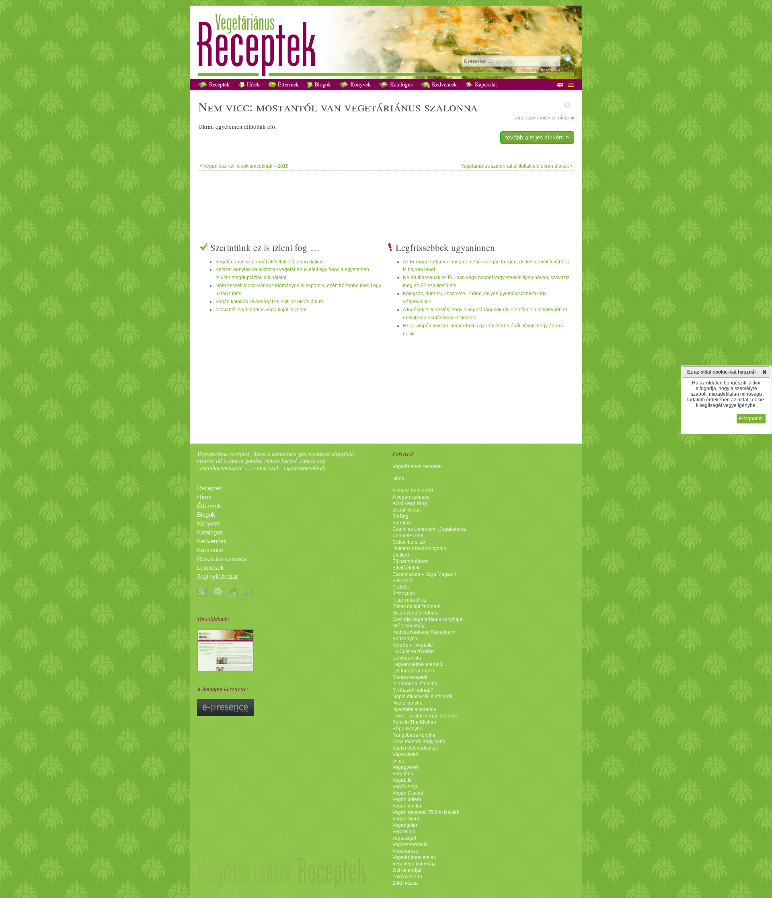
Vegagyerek (405, 767)
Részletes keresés (221, 559)
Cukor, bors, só (408, 542)
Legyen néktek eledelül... (419, 664)
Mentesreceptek (409, 677)
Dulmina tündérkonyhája (419, 548)
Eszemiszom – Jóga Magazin (424, 574)
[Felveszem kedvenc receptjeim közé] (567, 105)
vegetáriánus (382, 106)
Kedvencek (443, 84)
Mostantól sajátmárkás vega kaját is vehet (261, 309)
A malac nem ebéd (412, 490)
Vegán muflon (407, 806)
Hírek (252, 84)
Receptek (218, 84)
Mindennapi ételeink (414, 683)
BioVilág (401, 523)
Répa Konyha (407, 729)
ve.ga (398, 761)
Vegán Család (407, 793)
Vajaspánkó (405, 754)
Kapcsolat (485, 84)
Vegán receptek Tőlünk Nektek (425, 812)
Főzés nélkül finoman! (416, 606)
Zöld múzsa (405, 883)
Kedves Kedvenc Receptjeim (424, 632)
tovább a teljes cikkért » (537, 137)
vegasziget (404, 838)
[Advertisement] (386, 197)
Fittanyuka (403, 593)
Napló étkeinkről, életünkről (422, 696)
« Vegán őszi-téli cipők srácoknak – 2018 (244, 166)
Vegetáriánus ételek (414, 857)
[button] (764, 372)
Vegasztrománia (410, 844)
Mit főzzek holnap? (412, 690)
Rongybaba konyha (413, 735)
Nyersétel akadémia (414, 709)
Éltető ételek (405, 568)
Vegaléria (402, 774)
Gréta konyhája (409, 626)
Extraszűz (403, 581)
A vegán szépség (411, 497)
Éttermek (287, 84)
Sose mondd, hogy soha (419, 741)
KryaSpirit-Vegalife (412, 645)
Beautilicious (406, 510)
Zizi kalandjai (406, 870)
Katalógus (400, 84)
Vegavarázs (405, 851)
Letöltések (210, 568)
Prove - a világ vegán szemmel (426, 716)
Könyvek (360, 84)
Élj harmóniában (410, 561)
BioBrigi (401, 516)
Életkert (400, 555)
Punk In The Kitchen (414, 722)
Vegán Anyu (405, 786)
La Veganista (406, 658)
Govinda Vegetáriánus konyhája (427, 619)
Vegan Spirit (405, 819)
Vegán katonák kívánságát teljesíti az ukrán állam (269, 301)
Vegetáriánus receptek (416, 466)
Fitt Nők (400, 587)
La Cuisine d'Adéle (413, 651)
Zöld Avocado (407, 877)
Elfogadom (751, 418)
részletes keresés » (541, 70)
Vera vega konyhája (414, 864)
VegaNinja (403, 831)
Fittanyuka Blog (409, 600)
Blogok (322, 84)
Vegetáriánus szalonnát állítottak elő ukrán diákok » (517, 166)
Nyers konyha (407, 703)
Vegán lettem (406, 799)
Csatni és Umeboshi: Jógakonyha (429, 529)
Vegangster (404, 825)
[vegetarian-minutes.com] (225, 669)
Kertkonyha (404, 638)
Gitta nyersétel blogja (415, 613)
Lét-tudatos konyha (413, 671)
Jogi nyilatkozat (217, 576)
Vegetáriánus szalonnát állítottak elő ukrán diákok (270, 262)
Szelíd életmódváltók (415, 748)
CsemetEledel (407, 535)
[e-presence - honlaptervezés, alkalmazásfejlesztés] (225, 714)
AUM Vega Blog (409, 503)
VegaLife (402, 780)
